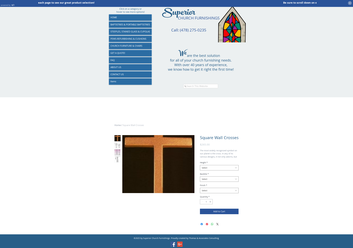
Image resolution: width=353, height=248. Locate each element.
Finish (203, 185)
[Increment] (210, 201)
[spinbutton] (206, 201)
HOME (113, 17)
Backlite (204, 174)
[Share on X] (217, 224)
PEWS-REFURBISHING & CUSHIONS (128, 38)
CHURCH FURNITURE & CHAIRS (126, 45)
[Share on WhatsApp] (212, 224)
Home (117, 125)
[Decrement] (202, 201)
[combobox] (219, 167)
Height (204, 162)
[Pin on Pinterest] (207, 224)
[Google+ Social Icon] (180, 244)
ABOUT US (115, 67)
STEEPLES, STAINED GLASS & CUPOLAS (130, 31)
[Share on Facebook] (201, 224)
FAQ (112, 60)
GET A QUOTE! (117, 53)
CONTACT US (117, 74)
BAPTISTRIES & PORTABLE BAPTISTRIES (130, 24)
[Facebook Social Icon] (173, 244)
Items (113, 81)
